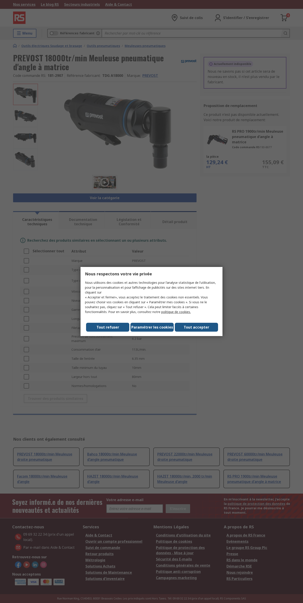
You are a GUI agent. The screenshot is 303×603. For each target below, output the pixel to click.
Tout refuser (107, 327)
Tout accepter (196, 327)
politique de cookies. (176, 312)
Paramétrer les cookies (152, 327)
